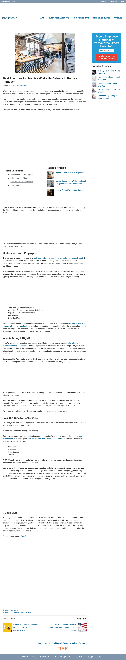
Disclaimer (68, 657)
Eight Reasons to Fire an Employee (70, 173)
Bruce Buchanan (71, 630)
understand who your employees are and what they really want (58, 258)
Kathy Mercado (20, 630)
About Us (87, 657)
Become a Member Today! (7, 1)
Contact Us (113, 1)
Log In (122, 1)
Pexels (23, 536)
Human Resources (11, 610)
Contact (95, 657)
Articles (73, 643)
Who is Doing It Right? (19, 178)
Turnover (16, 612)
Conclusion (15, 185)
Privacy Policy (78, 657)
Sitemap (101, 657)
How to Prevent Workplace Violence (70, 190)
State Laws (42, 643)
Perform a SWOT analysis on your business (45, 439)
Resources (83, 643)
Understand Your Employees (22, 175)
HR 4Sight (104, 1)
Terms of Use (59, 657)
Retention (8, 612)
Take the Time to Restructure (22, 182)
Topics (65, 643)
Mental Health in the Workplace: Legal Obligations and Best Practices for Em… (71, 183)
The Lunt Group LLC (34, 657)
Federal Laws (55, 643)
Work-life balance (25, 612)
